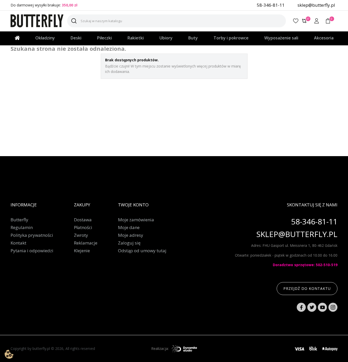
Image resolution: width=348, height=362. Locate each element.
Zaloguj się (129, 243)
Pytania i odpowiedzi (32, 250)
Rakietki (136, 38)
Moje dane (129, 227)
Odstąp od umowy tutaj (142, 250)
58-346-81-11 (271, 5)
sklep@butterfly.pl (316, 5)
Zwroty (81, 235)
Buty (193, 38)
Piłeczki (104, 38)
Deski (76, 38)
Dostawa (83, 219)
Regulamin (22, 227)
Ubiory (166, 38)
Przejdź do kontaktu (307, 288)
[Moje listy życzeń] (296, 21)
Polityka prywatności (32, 235)
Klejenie (82, 250)
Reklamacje (85, 243)
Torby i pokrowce (231, 38)
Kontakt (18, 243)
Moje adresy (130, 235)
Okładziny (45, 38)
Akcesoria (324, 38)
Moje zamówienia (136, 219)
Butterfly (19, 219)
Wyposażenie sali (281, 38)
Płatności (83, 227)
